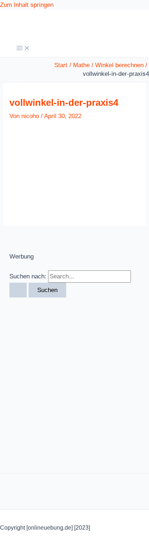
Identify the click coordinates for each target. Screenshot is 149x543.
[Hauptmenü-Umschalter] (23, 48)
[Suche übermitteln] (18, 290)
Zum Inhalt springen (27, 4)
